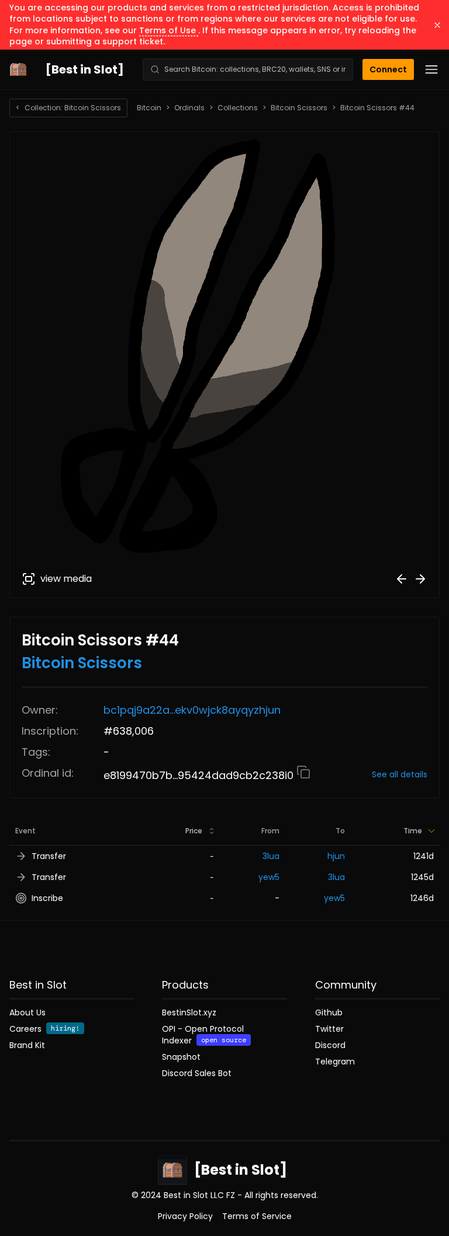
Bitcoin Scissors (299, 108)
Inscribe (47, 898)
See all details (399, 774)
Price (193, 831)
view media (66, 578)
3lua (271, 856)
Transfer (49, 856)
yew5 (268, 877)
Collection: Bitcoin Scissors (68, 108)
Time (412, 831)
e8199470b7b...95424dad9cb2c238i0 (199, 775)
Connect (388, 69)
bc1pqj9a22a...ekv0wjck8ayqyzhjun (192, 710)
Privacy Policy (185, 1216)
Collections (237, 108)
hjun (336, 856)
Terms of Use (168, 30)
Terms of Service (257, 1216)
